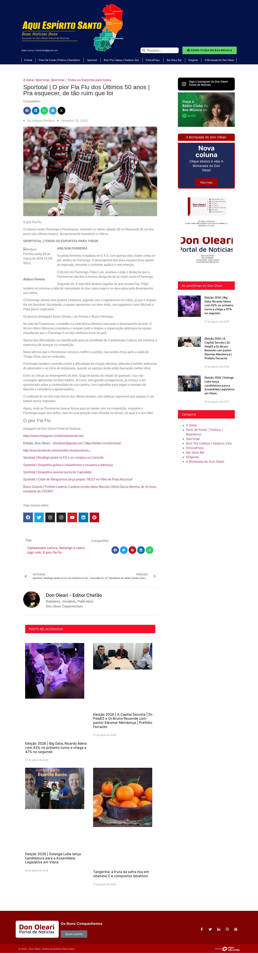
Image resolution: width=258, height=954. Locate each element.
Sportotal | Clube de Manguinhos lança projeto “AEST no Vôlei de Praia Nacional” (78, 479)
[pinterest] (236, 929)
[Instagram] (50, 517)
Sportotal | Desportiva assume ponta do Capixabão (57, 472)
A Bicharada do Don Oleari (219, 60)
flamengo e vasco (72, 548)
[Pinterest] (94, 517)
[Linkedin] (83, 517)
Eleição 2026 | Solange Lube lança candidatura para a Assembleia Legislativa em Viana (53, 858)
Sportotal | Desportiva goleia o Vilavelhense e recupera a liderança (68, 465)
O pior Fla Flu (52, 552)
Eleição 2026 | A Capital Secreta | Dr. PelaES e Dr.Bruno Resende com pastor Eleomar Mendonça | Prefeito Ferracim (123, 720)
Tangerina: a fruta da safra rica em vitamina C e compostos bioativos (121, 874)
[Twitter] (39, 517)
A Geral (28, 60)
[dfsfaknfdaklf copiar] (206, 126)
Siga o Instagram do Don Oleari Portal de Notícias (208, 83)
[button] (27, 111)
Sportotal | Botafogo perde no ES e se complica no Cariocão (63, 457)
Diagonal (193, 60)
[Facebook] (28, 517)
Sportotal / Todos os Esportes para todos (81, 80)
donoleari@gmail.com (47, 50)
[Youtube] (72, 517)
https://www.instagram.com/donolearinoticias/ (53, 435)
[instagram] (227, 929)
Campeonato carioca (42, 548)
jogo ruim (34, 552)
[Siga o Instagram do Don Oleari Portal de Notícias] (184, 84)
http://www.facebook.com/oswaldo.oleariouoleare (56, 450)
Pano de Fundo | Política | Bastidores (59, 60)
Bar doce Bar (174, 60)
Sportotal (92, 60)
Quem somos (27, 50)
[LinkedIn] (219, 929)
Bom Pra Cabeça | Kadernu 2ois (121, 60)
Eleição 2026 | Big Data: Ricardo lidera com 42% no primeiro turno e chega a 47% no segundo (56, 747)
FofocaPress (153, 60)
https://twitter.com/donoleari (103, 443)
